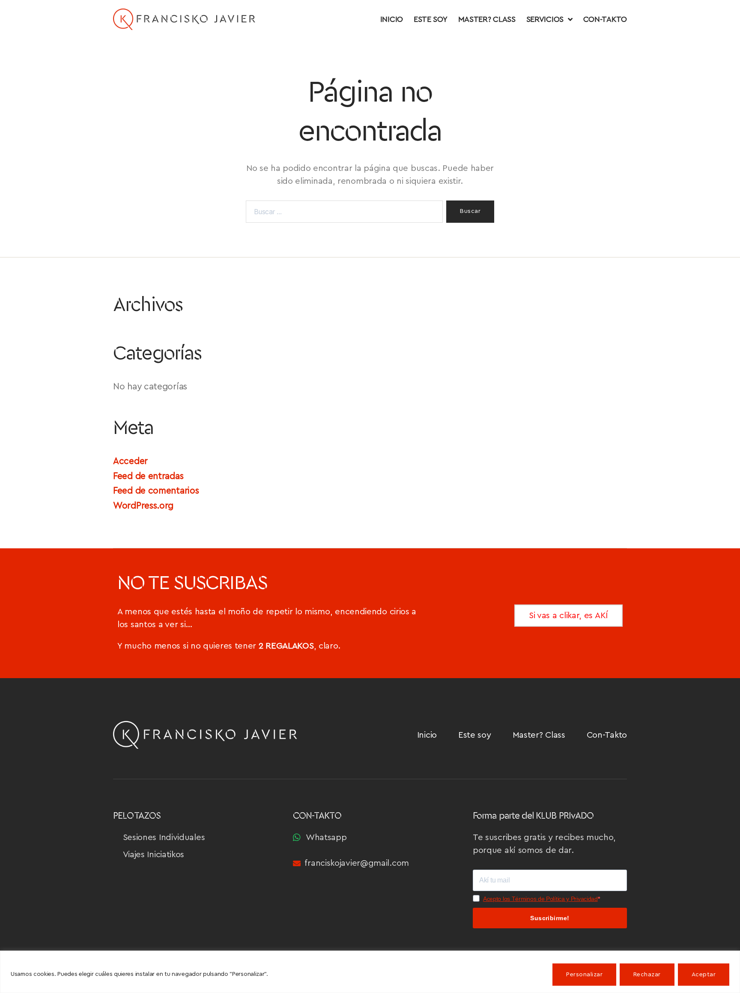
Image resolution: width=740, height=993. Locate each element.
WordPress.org (143, 505)
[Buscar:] (342, 213)
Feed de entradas (148, 476)
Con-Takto (605, 19)
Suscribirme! (550, 918)
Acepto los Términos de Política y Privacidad (540, 898)
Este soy (431, 19)
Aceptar (704, 975)
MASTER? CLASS (487, 19)
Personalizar (584, 975)
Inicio (391, 19)
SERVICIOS (545, 19)
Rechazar (647, 975)
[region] (370, 972)
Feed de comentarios (156, 490)
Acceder (130, 461)
